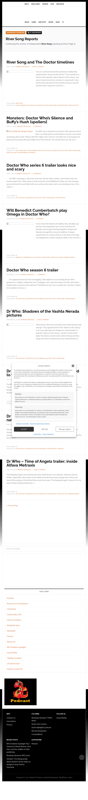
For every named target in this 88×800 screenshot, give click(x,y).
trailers (60, 448)
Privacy (9, 725)
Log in (70, 777)
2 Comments (37, 126)
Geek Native (44, 13)
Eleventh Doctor (42, 105)
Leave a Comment (38, 66)
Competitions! (37, 734)
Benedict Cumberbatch (24, 257)
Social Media (12, 653)
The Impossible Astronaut (26, 152)
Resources (11, 642)
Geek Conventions (14, 620)
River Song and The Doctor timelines (40, 62)
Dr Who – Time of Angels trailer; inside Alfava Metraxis (42, 463)
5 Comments (37, 173)
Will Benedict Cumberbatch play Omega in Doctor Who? (37, 212)
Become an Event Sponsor (17, 604)
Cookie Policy (37, 434)
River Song (53, 105)
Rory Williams (12, 152)
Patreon (10, 636)
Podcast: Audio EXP (15, 669)
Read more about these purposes (40, 423)
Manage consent (81, 757)
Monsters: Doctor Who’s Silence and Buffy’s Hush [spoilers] (40, 120)
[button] (73, 366)
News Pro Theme (36, 777)
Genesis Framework (51, 777)
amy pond (19, 150)
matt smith (68, 150)
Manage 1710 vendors (22, 423)
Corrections (11, 721)
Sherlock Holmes (57, 257)
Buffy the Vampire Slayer (32, 150)
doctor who (31, 105)
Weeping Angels (69, 257)
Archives (10, 598)
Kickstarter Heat (13, 625)
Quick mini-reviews (39, 724)
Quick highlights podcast (41, 727)
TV (16, 148)
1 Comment (39, 218)
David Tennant (21, 105)
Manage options (65, 429)
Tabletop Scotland (14, 658)
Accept (24, 429)
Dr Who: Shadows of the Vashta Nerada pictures (43, 313)
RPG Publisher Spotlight (16, 647)
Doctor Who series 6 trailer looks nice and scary (41, 167)
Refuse (45, 429)
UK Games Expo (13, 664)
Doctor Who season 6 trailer (32, 270)
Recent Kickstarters (39, 731)
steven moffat (63, 105)
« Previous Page (12, 505)
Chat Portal (11, 609)
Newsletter (11, 631)
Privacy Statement (48, 434)
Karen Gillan (43, 299)
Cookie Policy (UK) (14, 615)
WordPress (63, 777)
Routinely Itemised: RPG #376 (18, 755)
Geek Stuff (19, 103)
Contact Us (11, 718)
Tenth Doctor (73, 105)
